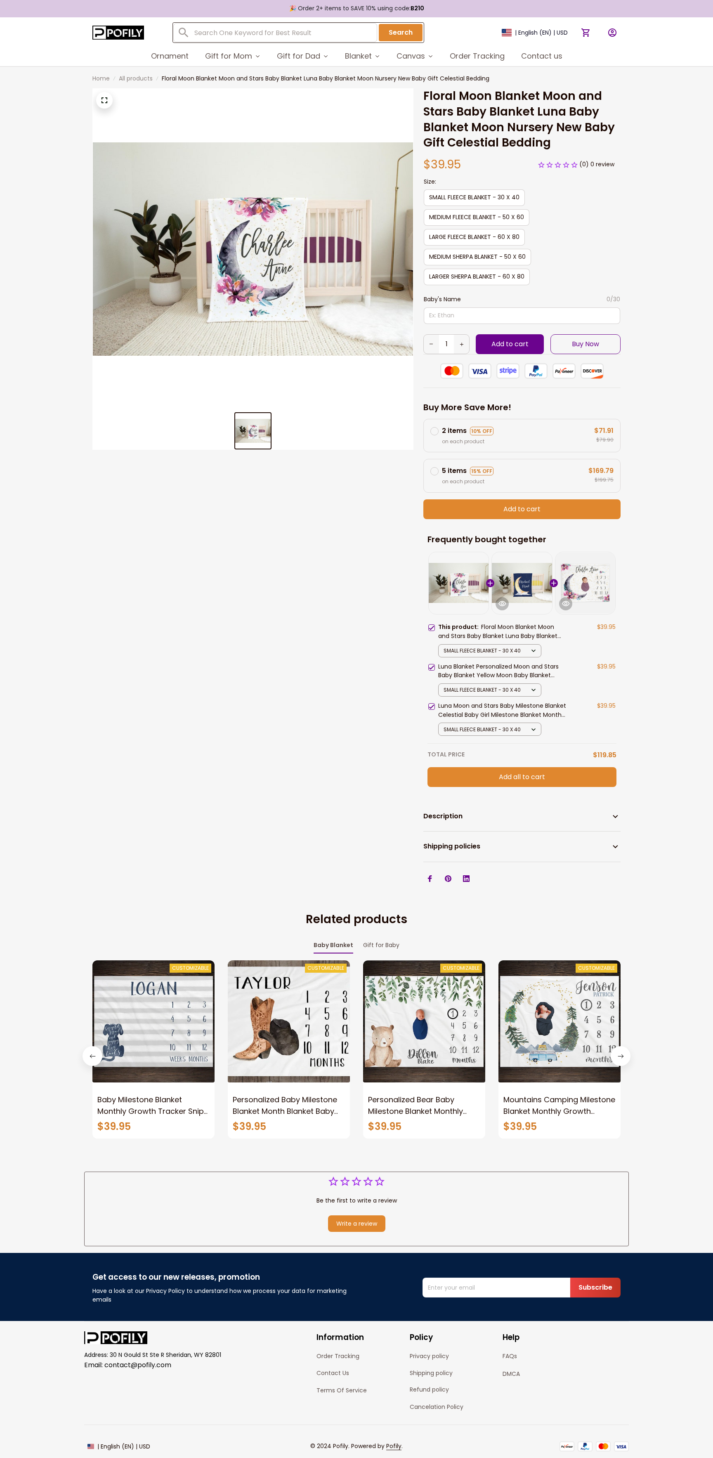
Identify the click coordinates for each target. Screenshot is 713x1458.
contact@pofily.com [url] (137, 1365)
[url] (393, 1446)
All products (136, 78)
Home (101, 78)
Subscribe (595, 1287)
